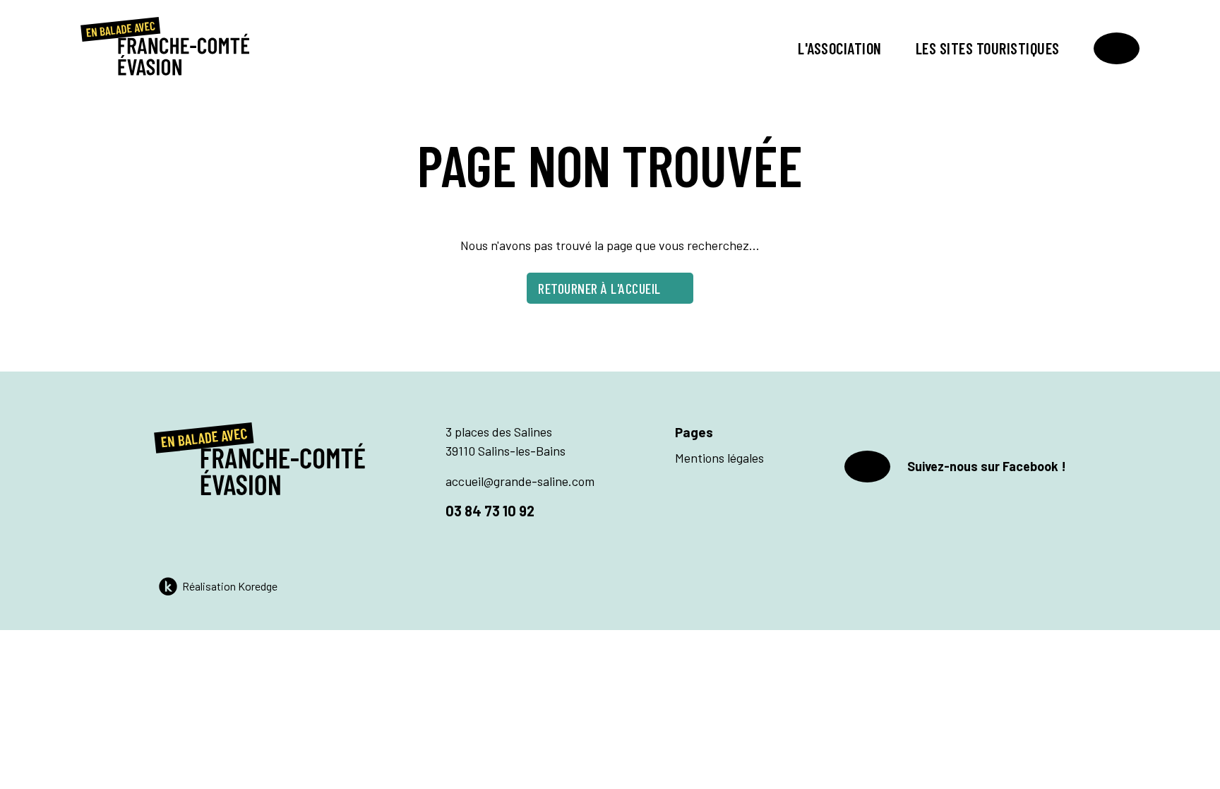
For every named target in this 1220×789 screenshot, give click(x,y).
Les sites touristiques (988, 48)
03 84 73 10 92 (489, 510)
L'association (840, 48)
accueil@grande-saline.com (519, 481)
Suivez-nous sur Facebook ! (986, 466)
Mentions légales (719, 457)
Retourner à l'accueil (599, 288)
